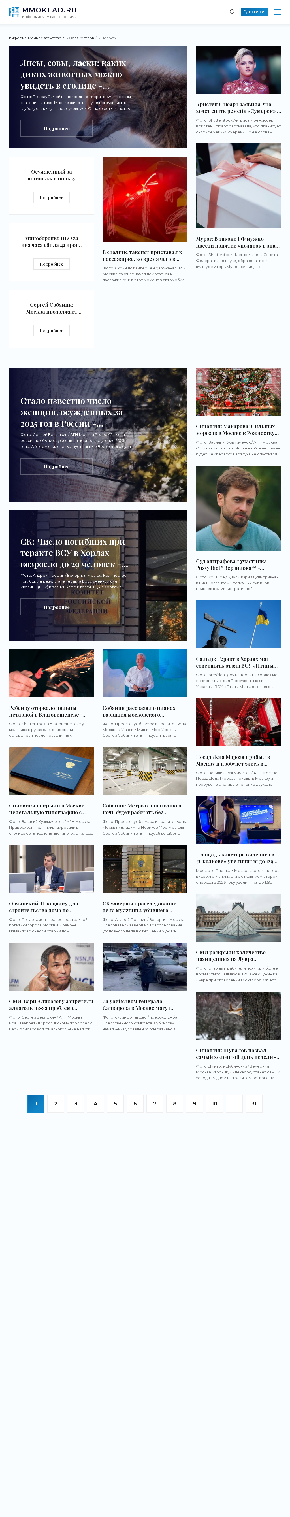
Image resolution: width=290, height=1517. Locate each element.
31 (254, 1104)
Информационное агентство (35, 38)
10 (214, 1104)
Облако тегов (81, 38)
